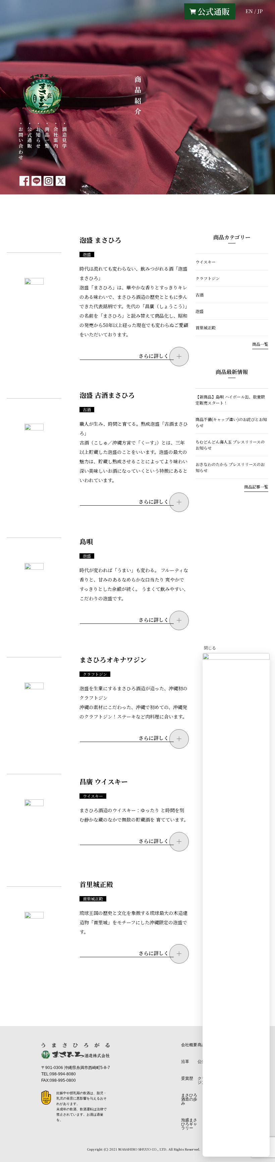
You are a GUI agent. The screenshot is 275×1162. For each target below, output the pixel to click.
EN (249, 10)
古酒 (87, 409)
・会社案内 (55, 135)
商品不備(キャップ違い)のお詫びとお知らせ (231, 422)
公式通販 (214, 11)
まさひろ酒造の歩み (189, 1099)
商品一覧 (260, 344)
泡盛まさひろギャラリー (189, 1124)
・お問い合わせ (20, 140)
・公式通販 (29, 135)
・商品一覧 (47, 135)
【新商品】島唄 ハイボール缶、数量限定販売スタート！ (230, 400)
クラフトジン (95, 674)
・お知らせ (38, 135)
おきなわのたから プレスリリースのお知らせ (230, 467)
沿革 (185, 1061)
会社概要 (189, 1044)
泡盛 (87, 254)
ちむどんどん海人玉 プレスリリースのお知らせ (230, 445)
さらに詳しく (154, 355)
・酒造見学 (64, 135)
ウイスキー (93, 796)
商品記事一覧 (256, 487)
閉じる (210, 648)
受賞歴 (187, 1078)
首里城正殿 (93, 898)
